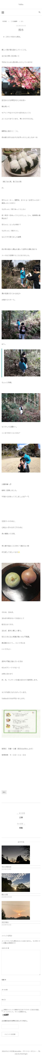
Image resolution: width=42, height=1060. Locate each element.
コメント (5, 948)
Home (4, 21)
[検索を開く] (39, 12)
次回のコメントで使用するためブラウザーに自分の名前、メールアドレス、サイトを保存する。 (22, 1011)
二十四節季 (14, 21)
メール (5, 990)
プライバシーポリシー (30, 1051)
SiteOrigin (23, 1054)
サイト (4, 1000)
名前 (4, 980)
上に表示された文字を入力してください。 (15, 1021)
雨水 (4, 792)
